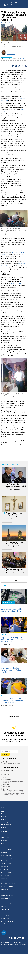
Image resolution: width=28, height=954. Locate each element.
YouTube (18, 938)
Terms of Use (14, 942)
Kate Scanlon (4, 705)
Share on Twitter (19, 66)
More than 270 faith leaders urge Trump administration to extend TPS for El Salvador (14, 700)
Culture (3, 816)
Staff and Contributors (7, 921)
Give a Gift (4, 878)
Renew (19, 5)
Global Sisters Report (7, 834)
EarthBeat (4, 831)
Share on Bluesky (13, 66)
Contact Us (4, 893)
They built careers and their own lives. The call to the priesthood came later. (16, 571)
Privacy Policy (5, 918)
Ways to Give (4, 861)
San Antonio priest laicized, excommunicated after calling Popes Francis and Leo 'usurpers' (16, 487)
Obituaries (4, 843)
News (3, 22)
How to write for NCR (7, 895)
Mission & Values (6, 916)
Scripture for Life (8, 602)
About (3, 913)
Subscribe (24, 5)
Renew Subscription (7, 875)
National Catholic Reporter (3, 932)
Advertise (4, 846)
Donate (16, 5)
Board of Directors (6, 924)
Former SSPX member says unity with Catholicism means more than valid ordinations (16, 516)
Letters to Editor (5, 901)
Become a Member (6, 855)
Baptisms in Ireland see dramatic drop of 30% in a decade (11, 670)
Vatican (8, 22)
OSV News (11, 675)
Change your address (7, 904)
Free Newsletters (6, 881)
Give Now (4, 852)
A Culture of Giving (6, 858)
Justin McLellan (5, 644)
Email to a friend (22, 66)
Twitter (12, 938)
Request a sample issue (7, 886)
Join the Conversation (6, 57)
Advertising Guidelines (6, 942)
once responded (16, 283)
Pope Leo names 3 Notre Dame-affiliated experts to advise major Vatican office (16, 544)
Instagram (20, 938)
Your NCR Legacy (6, 863)
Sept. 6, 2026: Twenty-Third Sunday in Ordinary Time (11, 610)
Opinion (3, 819)
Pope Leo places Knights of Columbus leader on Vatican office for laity (12, 639)
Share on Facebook (16, 66)
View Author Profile (11, 54)
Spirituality (4, 605)
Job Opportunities (6, 898)
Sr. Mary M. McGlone (6, 614)
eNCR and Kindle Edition (8, 883)
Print (26, 66)
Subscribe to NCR (6, 872)
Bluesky (9, 938)
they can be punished (7, 94)
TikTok (23, 938)
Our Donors (4, 866)
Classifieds (4, 840)
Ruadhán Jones (5, 675)
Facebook (15, 938)
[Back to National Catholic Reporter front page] (8, 5)
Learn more (22, 58)
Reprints (3, 906)
